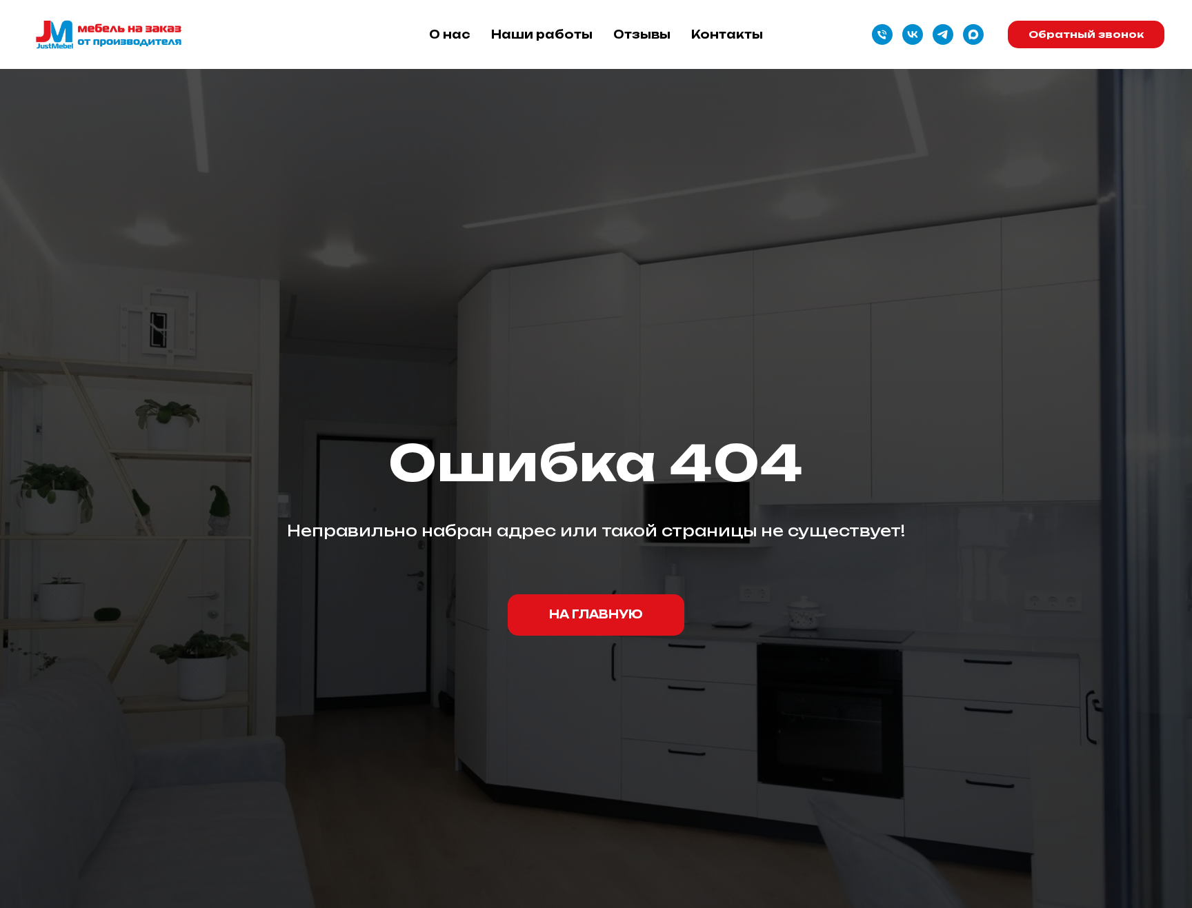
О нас (449, 34)
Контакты (727, 34)
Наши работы (542, 34)
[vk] (912, 34)
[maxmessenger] (973, 34)
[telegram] (943, 34)
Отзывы (641, 34)
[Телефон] (882, 34)
